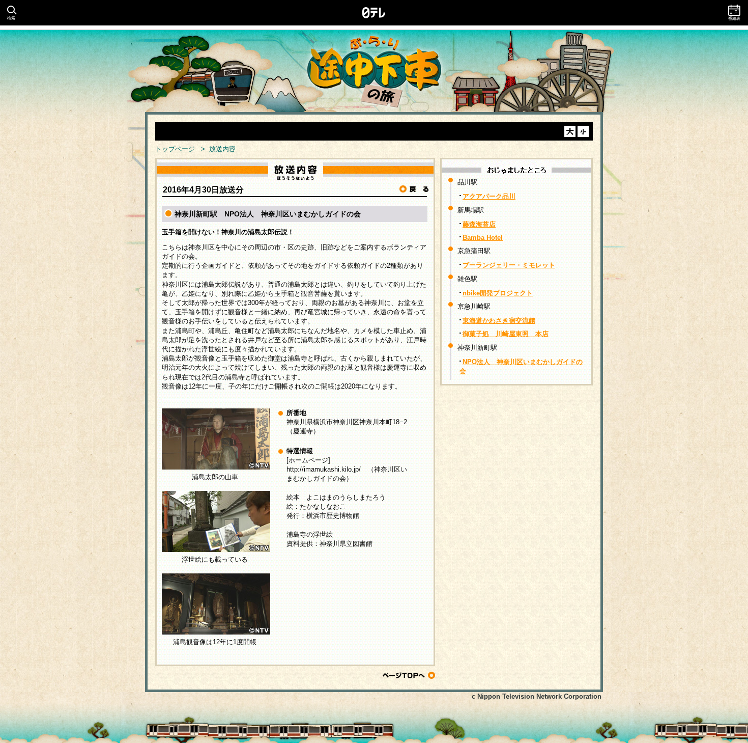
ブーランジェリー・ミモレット (509, 265)
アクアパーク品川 (489, 196)
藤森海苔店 (479, 224)
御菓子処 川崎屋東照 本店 (506, 334)
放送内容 (222, 149)
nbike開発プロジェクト (498, 293)
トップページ (175, 149)
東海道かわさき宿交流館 (499, 320)
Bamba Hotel (483, 237)
